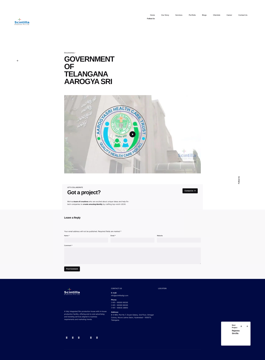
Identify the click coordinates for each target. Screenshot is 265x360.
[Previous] (241, 326)
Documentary (69, 53)
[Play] (132, 134)
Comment (68, 245)
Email (113, 235)
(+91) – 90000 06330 (119, 302)
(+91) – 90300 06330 (119, 305)
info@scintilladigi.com (119, 295)
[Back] (17, 61)
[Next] (247, 326)
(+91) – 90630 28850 (119, 308)
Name (67, 235)
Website (160, 235)
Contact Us (189, 191)
